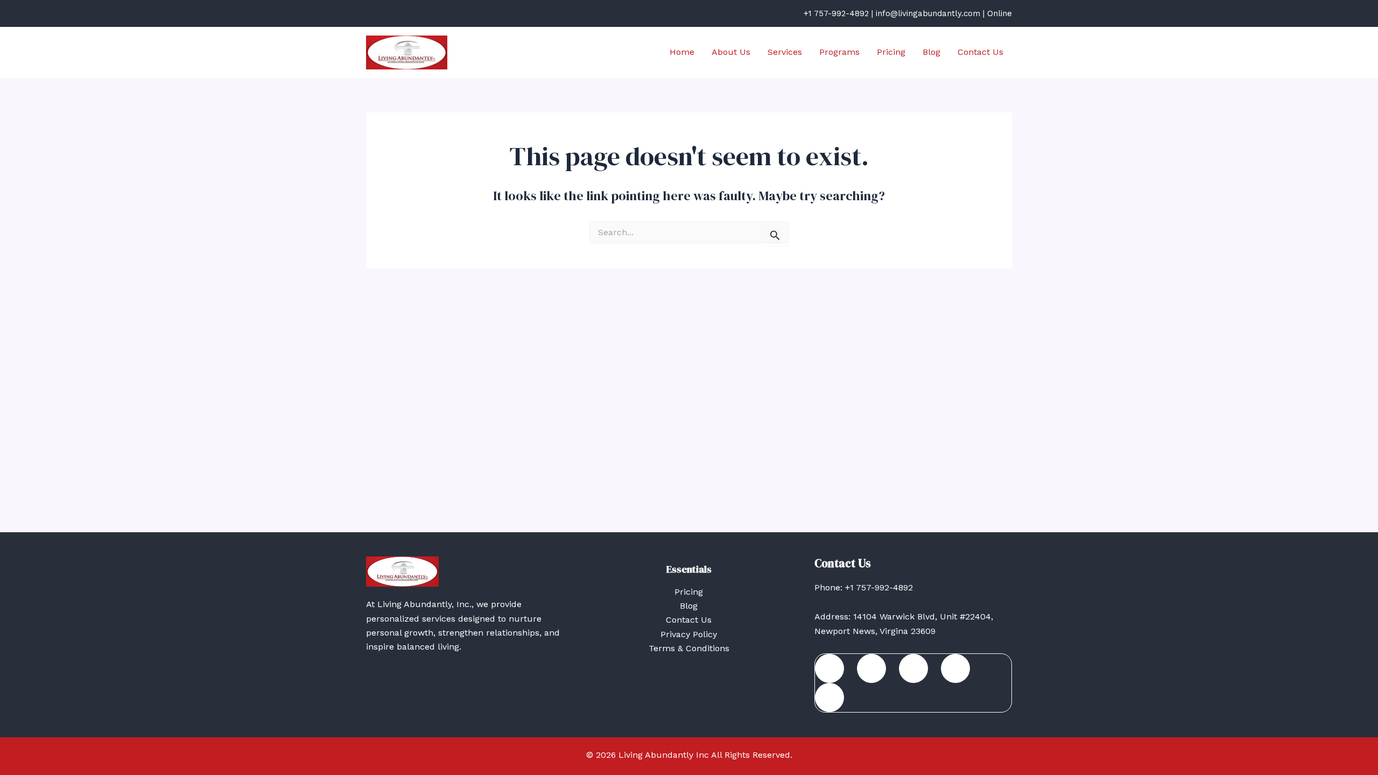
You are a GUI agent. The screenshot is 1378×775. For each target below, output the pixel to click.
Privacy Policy (688, 634)
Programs (839, 52)
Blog (931, 52)
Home (682, 52)
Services (785, 52)
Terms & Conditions (689, 648)
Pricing (891, 52)
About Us (731, 52)
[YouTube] (829, 697)
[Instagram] (955, 668)
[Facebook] (829, 668)
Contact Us (980, 52)
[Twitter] (913, 668)
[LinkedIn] (871, 668)
